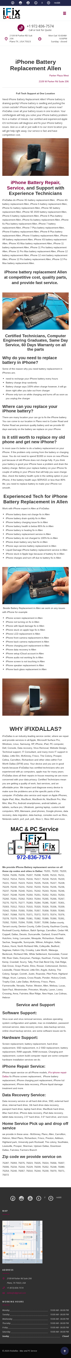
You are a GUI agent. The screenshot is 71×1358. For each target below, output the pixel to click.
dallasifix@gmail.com (16, 1293)
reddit (57, 2)
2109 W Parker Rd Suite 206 (54, 81)
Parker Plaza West (59, 75)
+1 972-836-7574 (40, 26)
